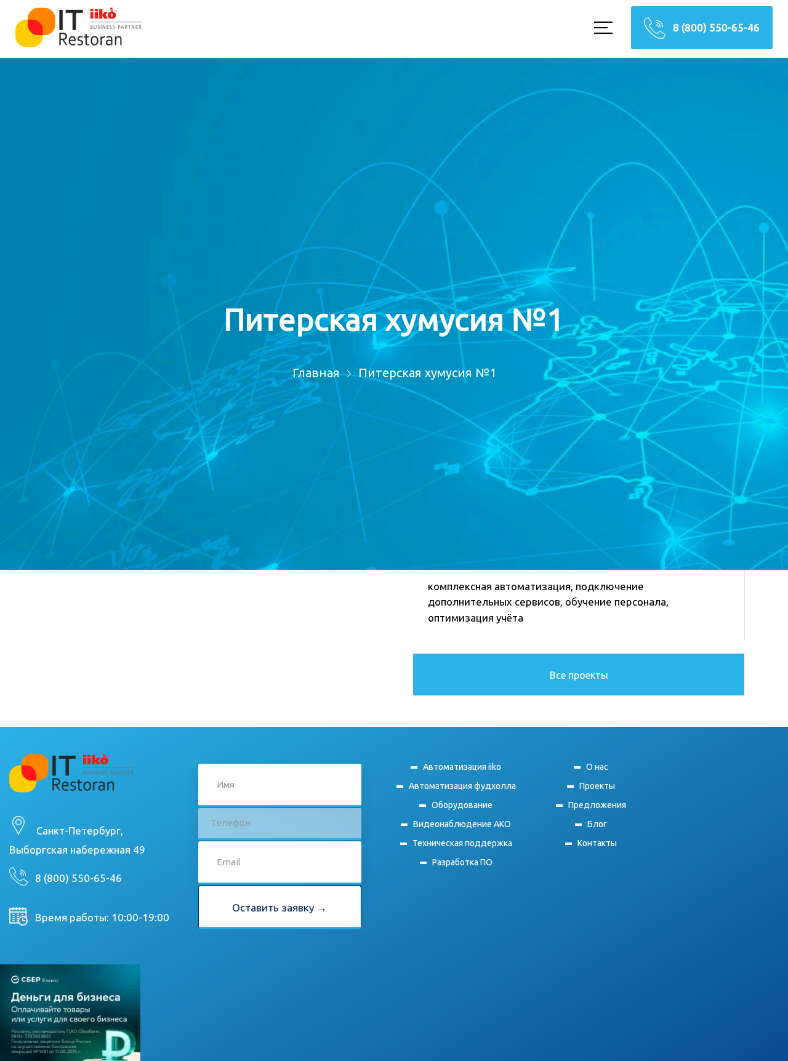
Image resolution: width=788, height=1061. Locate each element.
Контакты (597, 856)
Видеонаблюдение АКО (462, 837)
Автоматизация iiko (462, 768)
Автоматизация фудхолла (456, 793)
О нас (597, 768)
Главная (316, 373)
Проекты (597, 790)
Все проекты (579, 675)
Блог (596, 834)
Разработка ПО (462, 880)
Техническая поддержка (462, 858)
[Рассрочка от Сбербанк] (70, 1034)
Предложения (597, 812)
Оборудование (462, 814)
